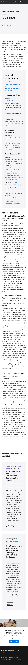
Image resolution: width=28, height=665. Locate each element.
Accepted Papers (10, 213)
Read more (10, 525)
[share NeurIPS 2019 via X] (5, 26)
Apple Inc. (11, 659)
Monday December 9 (12, 95)
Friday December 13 (12, 154)
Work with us (14, 641)
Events (19, 650)
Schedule (9, 75)
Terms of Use (12, 657)
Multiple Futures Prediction (13, 138)
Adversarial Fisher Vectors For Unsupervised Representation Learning (14, 123)
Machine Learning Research (12, 2)
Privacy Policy (4, 657)
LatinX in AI (8, 100)
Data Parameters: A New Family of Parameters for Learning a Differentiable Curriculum (14, 298)
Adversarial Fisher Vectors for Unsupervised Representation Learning (13, 218)
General (4, 14)
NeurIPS (16, 468)
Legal (17, 657)
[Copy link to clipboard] (10, 26)
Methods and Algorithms (12, 541)
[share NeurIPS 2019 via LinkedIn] (2, 26)
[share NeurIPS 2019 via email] (7, 26)
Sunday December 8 (12, 78)
